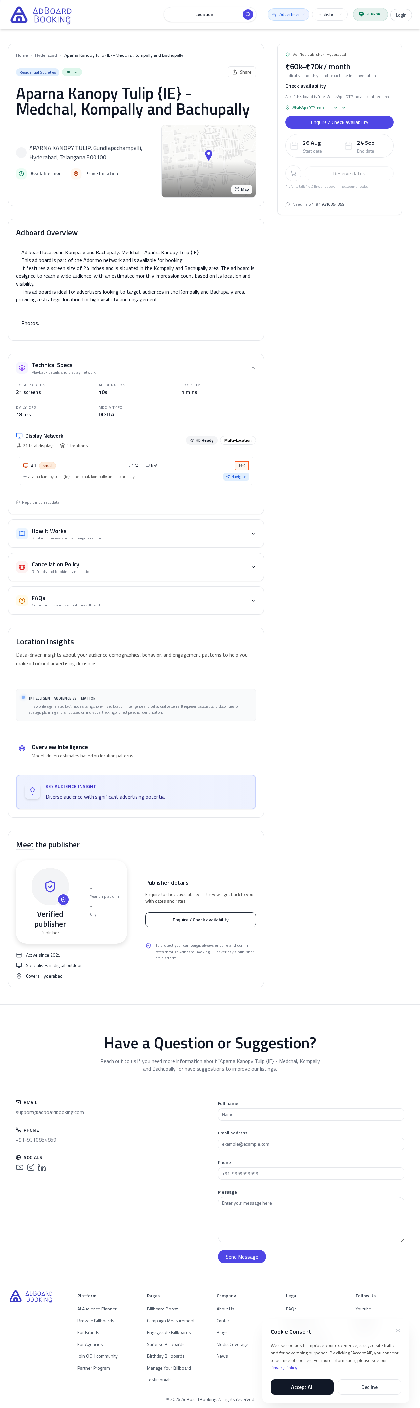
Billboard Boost (162, 1308)
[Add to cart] (293, 173)
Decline (369, 1387)
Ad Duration (112, 385)
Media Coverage (232, 1344)
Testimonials (159, 1379)
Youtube (363, 1308)
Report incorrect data (40, 502)
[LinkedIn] (42, 1167)
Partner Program (93, 1367)
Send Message (242, 1257)
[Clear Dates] (386, 146)
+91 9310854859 (329, 204)
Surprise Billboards (166, 1344)
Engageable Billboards (169, 1332)
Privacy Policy (284, 1367)
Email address (232, 1132)
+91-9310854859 (36, 1140)
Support (374, 14)
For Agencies (90, 1344)
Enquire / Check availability (201, 919)
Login (401, 14)
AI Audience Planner (97, 1308)
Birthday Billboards (166, 1356)
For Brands (88, 1332)
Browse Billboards (95, 1320)
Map (245, 189)
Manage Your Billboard (169, 1367)
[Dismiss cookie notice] (398, 1330)
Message (227, 1191)
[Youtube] (20, 1167)
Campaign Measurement (171, 1320)
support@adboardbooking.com (50, 1112)
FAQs (291, 1308)
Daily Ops (26, 407)
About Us (225, 1308)
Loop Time (192, 385)
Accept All (302, 1387)
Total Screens (32, 385)
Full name (228, 1103)
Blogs (222, 1332)
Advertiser (289, 14)
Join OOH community (97, 1356)
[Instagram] (31, 1167)
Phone (224, 1162)
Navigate (238, 476)
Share (246, 71)
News (222, 1356)
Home (22, 55)
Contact (224, 1320)
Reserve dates (349, 173)
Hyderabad (46, 55)
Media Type (110, 407)
